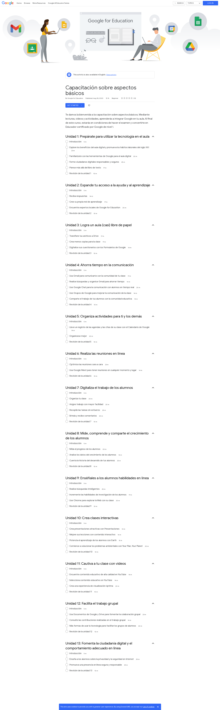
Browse (27, 3)
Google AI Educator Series (58, 3)
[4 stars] (129, 98)
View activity (111, 75)
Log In (211, 3)
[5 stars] (131, 98)
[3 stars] (127, 98)
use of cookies (148, 707)
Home (19, 3)
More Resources (39, 3)
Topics (191, 3)
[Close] (158, 707)
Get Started (73, 105)
